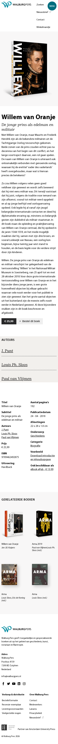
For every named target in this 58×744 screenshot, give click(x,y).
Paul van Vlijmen (16, 378)
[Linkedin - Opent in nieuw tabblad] (19, 685)
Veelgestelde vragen (11, 713)
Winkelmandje (43, 27)
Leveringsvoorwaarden (12, 709)
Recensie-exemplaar (11, 705)
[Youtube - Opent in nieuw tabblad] (14, 685)
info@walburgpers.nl (11, 676)
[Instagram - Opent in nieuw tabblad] (25, 685)
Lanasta (33, 709)
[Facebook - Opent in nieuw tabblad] (4, 685)
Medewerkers (35, 705)
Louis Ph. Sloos (14, 364)
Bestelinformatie (10, 701)
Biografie (35, 446)
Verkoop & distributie (13, 695)
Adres (4, 654)
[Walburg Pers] (16, 16)
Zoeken (40, 5)
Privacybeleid (35, 713)
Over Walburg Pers (38, 695)
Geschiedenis (37, 436)
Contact (40, 20)
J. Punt (7, 350)
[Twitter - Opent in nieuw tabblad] (9, 685)
